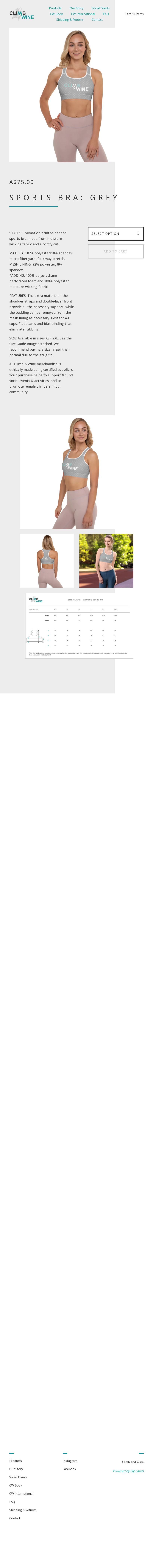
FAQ (106, 14)
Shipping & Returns (70, 20)
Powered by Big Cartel (128, 1471)
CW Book (56, 14)
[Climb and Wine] (21, 14)
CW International (83, 14)
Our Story (76, 8)
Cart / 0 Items (134, 14)
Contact (97, 20)
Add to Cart (116, 251)
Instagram (70, 1461)
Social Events (101, 8)
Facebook (69, 1469)
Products (55, 8)
